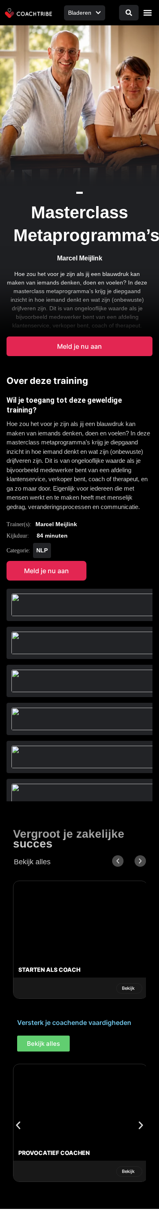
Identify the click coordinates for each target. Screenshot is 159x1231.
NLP (42, 550)
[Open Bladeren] (98, 13)
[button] (147, 13)
